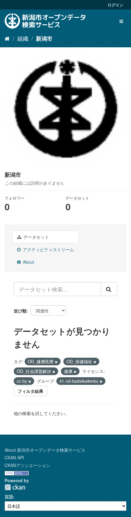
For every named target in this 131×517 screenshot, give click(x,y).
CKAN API (14, 457)
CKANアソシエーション (27, 465)
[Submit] (109, 289)
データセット (35, 237)
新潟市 (44, 38)
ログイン (115, 5)
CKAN (15, 487)
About (28, 262)
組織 (22, 38)
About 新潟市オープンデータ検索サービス (45, 450)
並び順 (20, 311)
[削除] (56, 361)
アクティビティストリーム (48, 249)
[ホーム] (7, 38)
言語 (9, 497)
